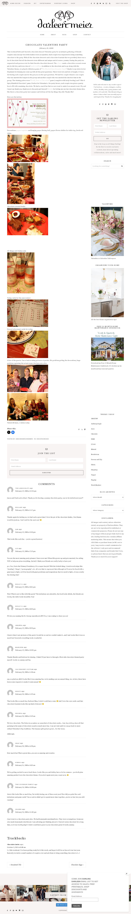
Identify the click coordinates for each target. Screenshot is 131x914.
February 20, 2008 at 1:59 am (25, 694)
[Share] (78, 429)
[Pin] (84, 429)
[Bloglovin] (108, 104)
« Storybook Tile (15, 865)
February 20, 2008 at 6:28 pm (25, 746)
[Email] (115, 104)
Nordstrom (95, 454)
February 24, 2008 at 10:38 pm (25, 787)
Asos (93, 429)
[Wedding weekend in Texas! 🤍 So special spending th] (41, 893)
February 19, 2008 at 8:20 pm (25, 628)
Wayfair (93, 480)
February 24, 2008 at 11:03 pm (25, 812)
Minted (93, 449)
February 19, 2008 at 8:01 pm (25, 587)
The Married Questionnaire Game (54, 69)
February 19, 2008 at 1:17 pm (25, 510)
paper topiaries (22, 130)
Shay (17, 743)
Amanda (19, 625)
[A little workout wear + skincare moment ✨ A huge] (24, 893)
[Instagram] (105, 104)
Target (93, 475)
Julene (18, 809)
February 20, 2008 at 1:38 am (25, 672)
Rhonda (18, 713)
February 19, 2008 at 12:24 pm (25, 491)
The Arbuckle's (22, 488)
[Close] (127, 873)
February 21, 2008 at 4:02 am (25, 765)
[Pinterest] (103, 104)
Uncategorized (43, 439)
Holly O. (19, 584)
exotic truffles (36, 66)
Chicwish (94, 434)
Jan (16, 529)
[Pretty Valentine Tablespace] (107, 256)
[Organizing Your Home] (107, 317)
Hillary (19, 507)
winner (59, 63)
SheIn (93, 465)
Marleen (19, 647)
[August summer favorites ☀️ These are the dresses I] (8, 893)
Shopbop (94, 470)
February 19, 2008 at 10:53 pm (25, 650)
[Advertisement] (44, 243)
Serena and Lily (96, 460)
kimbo (18, 762)
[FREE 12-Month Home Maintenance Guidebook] (107, 360)
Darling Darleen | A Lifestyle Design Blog (65, 19)
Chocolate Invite (13, 844)
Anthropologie (96, 424)
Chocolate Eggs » (77, 865)
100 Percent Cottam (24, 669)
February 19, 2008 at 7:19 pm (25, 551)
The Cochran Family (24, 784)
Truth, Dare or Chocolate (40, 80)
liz (16, 548)
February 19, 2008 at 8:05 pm (25, 609)
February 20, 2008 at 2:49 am (25, 716)
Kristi (18, 691)
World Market (96, 485)
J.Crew (93, 444)
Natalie (50, 89)
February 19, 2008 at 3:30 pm (25, 532)
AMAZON (94, 419)
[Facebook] (99, 104)
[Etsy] (111, 104)
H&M (93, 439)
